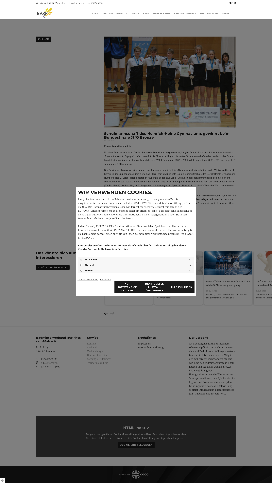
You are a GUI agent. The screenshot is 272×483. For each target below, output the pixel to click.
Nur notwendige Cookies (127, 287)
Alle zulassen (181, 287)
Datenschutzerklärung (87, 279)
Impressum (105, 279)
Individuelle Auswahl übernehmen (154, 287)
